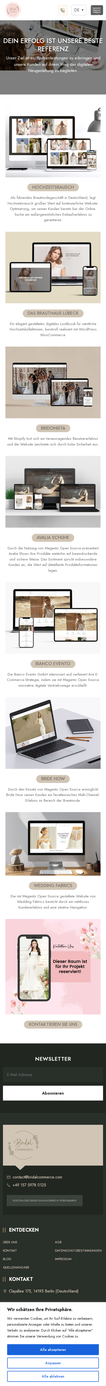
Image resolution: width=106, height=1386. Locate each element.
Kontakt (10, 1250)
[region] (53, 1344)
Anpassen (53, 1363)
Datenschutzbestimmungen (78, 1250)
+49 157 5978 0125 (29, 1185)
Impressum (63, 1259)
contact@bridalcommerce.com (37, 1177)
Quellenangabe (16, 1267)
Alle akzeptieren (53, 1349)
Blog (7, 1259)
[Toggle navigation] (97, 10)
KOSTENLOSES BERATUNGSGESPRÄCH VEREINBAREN (44, 1200)
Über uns (10, 1242)
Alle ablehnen (53, 1376)
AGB (58, 1242)
